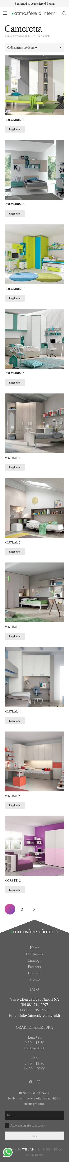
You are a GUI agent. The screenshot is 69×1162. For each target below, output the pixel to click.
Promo (34, 979)
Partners (34, 966)
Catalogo (35, 960)
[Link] (34, 13)
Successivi (34, 909)
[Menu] (5, 13)
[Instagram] (38, 1082)
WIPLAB (28, 1149)
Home (34, 947)
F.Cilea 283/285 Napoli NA (38, 999)
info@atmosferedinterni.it (40, 1015)
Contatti (34, 973)
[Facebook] (30, 1082)
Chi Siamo (34, 954)
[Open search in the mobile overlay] (64, 13)
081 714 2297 (37, 1004)
